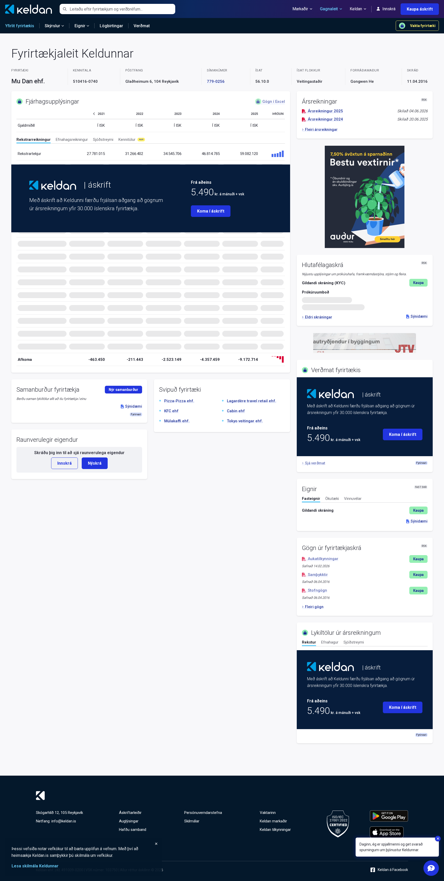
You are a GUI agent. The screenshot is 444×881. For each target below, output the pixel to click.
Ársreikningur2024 (325, 119)
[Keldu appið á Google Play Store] (389, 816)
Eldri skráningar (318, 317)
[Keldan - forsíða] (52, 185)
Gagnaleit (329, 8)
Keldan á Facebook (393, 870)
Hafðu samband (132, 829)
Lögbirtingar (111, 25)
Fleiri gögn (314, 607)
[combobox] (122, 9)
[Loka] (85, 844)
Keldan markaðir (273, 821)
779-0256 (216, 81)
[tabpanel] (365, 510)
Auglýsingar (128, 821)
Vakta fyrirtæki (423, 26)
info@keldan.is (63, 821)
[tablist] (150, 140)
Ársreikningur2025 (325, 111)
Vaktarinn (268, 812)
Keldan (356, 8)
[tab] (33, 140)
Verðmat (142, 25)
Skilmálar (191, 821)
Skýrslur (52, 25)
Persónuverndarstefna (203, 812)
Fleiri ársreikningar (321, 129)
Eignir (80, 25)
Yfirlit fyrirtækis (19, 25)
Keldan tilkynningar (275, 829)
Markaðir (300, 8)
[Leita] (65, 9)
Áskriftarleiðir (130, 812)
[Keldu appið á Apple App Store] (389, 832)
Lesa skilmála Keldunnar (35, 866)
